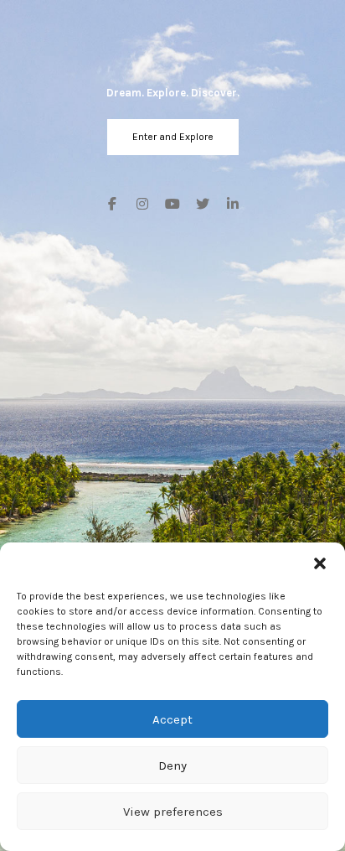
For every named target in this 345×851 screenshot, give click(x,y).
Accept (172, 719)
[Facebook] (115, 205)
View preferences (173, 811)
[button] (320, 563)
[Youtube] (172, 205)
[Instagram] (142, 205)
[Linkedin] (229, 205)
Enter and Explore (173, 137)
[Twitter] (203, 205)
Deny (172, 765)
